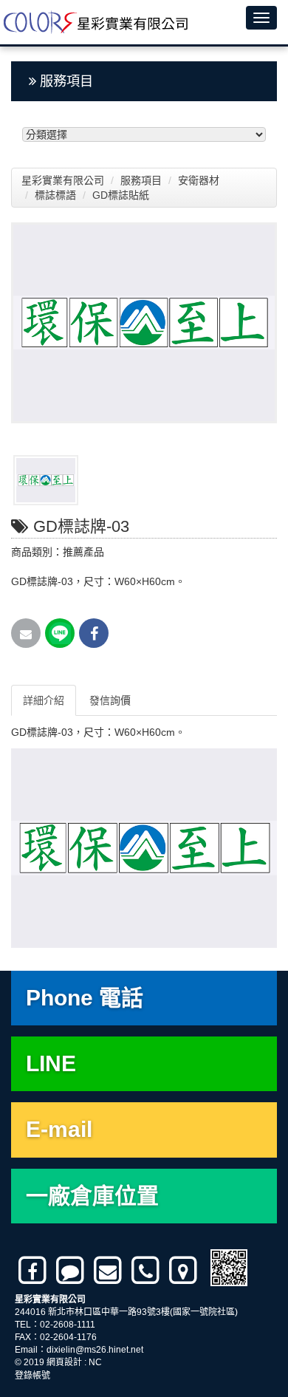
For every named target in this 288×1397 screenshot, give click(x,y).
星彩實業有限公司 (62, 180)
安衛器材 (200, 180)
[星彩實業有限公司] (94, 22)
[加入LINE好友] (71, 1271)
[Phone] (146, 1271)
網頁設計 (64, 1362)
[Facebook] (33, 1271)
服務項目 (142, 180)
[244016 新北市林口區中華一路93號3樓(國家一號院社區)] (184, 1271)
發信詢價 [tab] (110, 700)
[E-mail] (109, 1271)
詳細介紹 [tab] (43, 700)
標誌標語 (57, 195)
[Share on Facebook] (94, 633)
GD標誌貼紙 (122, 195)
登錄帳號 (32, 1375)
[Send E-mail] (26, 633)
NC (95, 1362)
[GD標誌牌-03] (144, 323)
